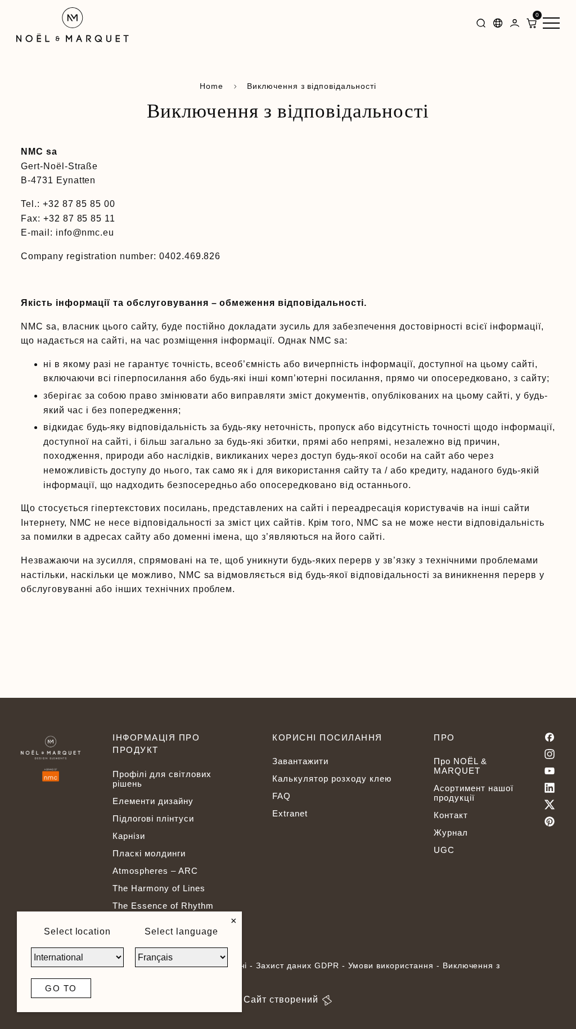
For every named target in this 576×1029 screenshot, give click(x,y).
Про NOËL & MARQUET (460, 765)
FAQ (281, 796)
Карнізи (128, 836)
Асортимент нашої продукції (473, 792)
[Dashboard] (514, 25)
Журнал (451, 832)
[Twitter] (549, 804)
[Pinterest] (549, 821)
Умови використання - (395, 965)
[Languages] (497, 25)
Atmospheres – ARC (154, 870)
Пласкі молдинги (148, 853)
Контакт (451, 815)
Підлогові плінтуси (153, 818)
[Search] (481, 25)
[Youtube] (549, 771)
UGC (444, 850)
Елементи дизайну (152, 801)
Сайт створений (281, 999)
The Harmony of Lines (158, 888)
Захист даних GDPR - (302, 965)
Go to (61, 988)
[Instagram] (549, 754)
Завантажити (300, 761)
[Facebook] (549, 737)
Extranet (290, 813)
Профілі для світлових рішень (161, 778)
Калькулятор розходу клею (331, 778)
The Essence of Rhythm (162, 905)
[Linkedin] (549, 787)
